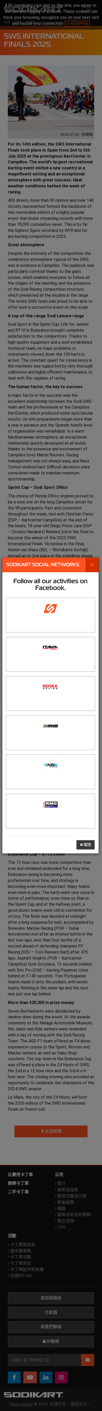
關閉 (87, 844)
